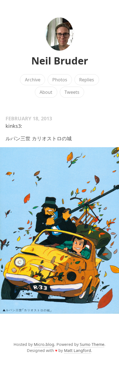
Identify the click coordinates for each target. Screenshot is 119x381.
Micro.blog (44, 344)
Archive (32, 80)
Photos (59, 80)
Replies (86, 80)
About (46, 92)
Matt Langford (77, 350)
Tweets (71, 92)
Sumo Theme (92, 344)
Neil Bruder (59, 61)
